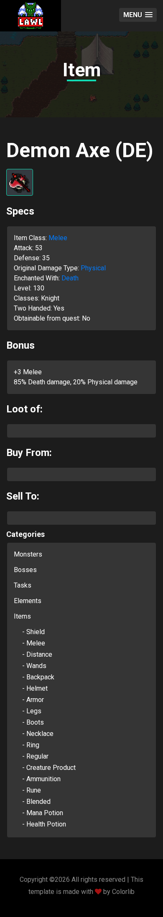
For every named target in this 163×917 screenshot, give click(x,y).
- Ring (30, 745)
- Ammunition (41, 779)
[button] (138, 15)
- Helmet (35, 688)
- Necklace (37, 734)
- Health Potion (44, 824)
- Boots (33, 722)
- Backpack (38, 677)
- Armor (33, 700)
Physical (93, 268)
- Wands (34, 666)
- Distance (37, 654)
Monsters (28, 554)
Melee (57, 238)
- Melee (33, 643)
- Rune (31, 790)
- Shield (33, 632)
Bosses (25, 570)
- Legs (31, 711)
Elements (27, 601)
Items (22, 616)
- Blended (36, 802)
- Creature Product (49, 768)
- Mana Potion (42, 813)
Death (70, 278)
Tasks (22, 585)
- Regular (35, 756)
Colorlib (123, 892)
